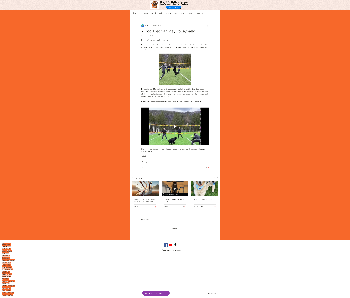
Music (183, 13)
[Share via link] (146, 162)
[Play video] (175, 126)
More (199, 13)
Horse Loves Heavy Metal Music (174, 200)
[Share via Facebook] (142, 162)
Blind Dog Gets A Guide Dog (204, 199)
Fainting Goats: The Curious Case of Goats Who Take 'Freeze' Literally (144, 200)
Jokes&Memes (171, 13)
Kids (160, 13)
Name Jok (5, 290)
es (10, 290)
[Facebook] (166, 243)
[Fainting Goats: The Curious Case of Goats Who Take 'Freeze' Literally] (145, 188)
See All (216, 178)
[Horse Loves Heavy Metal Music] (175, 188)
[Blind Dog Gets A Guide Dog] (204, 188)
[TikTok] (175, 243)
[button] (215, 13)
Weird (153, 13)
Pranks (190, 13)
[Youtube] (170, 243)
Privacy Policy (212, 292)
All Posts (135, 13)
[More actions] (208, 26)
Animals (145, 13)
